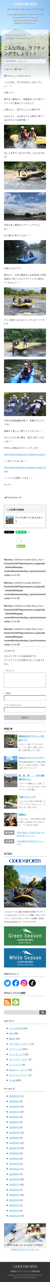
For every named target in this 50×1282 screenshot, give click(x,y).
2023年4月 (14, 1164)
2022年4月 (14, 1200)
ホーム (7, 35)
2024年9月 (14, 1101)
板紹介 (12, 1039)
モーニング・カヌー (18, 1059)
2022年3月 (14, 1205)
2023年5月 (14, 1159)
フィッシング (15, 1065)
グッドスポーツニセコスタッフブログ (25, 9)
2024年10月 (15, 1096)
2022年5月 (14, 1195)
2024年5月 (14, 1122)
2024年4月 (14, 1127)
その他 (12, 1080)
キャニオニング (16, 1054)
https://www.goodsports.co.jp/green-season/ (24, 454)
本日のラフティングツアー (31, 758)
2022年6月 (14, 1190)
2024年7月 (14, 1112)
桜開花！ (23, 815)
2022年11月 (14, 1169)
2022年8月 (14, 1179)
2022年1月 (14, 1211)
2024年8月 (14, 1107)
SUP (11, 1033)
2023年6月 (14, 1153)
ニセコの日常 (15, 1028)
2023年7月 (14, 1148)
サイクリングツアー (18, 1075)
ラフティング (18, 35)
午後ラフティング (27, 797)
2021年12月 (15, 1216)
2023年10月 (15, 1133)
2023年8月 (14, 1143)
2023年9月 (14, 1138)
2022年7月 (14, 1185)
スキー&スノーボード (19, 1044)
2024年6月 (14, 1117)
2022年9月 (14, 1174)
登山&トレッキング (18, 1070)
